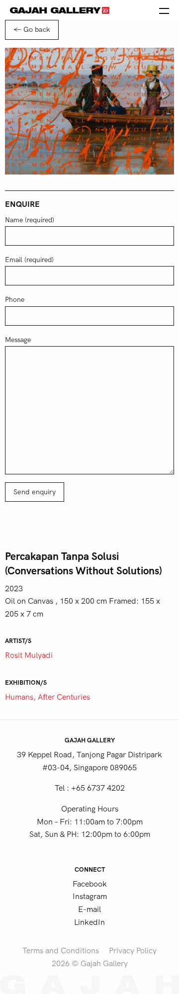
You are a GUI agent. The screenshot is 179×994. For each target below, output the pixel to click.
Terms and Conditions (60, 950)
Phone (14, 299)
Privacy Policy (133, 950)
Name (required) (29, 220)
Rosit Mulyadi (29, 655)
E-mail (89, 909)
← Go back (31, 29)
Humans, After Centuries (47, 697)
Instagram (90, 896)
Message (18, 340)
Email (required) (29, 260)
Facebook (90, 884)
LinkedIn (89, 922)
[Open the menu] (164, 10)
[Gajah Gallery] (59, 9)
